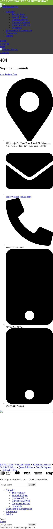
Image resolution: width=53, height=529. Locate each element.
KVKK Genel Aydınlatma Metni (15, 464)
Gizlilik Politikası (8, 467)
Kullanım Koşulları (42, 464)
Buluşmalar (17, 27)
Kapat (3, 522)
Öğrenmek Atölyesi (21, 22)
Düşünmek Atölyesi (21, 25)
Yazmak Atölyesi (20, 17)
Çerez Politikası (26, 467)
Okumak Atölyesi (20, 19)
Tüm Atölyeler (18, 14)
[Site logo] (9, 6)
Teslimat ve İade (9, 470)
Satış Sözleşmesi (43, 467)
